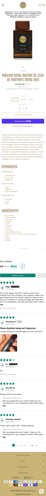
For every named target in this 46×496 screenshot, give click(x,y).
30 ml (23, 99)
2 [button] (23, 67)
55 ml (15, 99)
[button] (20, 84)
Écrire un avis (17, 275)
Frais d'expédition (12, 89)
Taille (23, 96)
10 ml (31, 99)
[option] (23, 14)
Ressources (23, 467)
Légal (23, 461)
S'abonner (23, 473)
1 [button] (21, 67)
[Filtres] (38, 275)
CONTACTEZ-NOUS (23, 455)
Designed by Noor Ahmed (23, 494)
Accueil (22, 71)
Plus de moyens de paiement (23, 126)
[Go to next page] (36, 445)
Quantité (23, 104)
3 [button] (25, 67)
